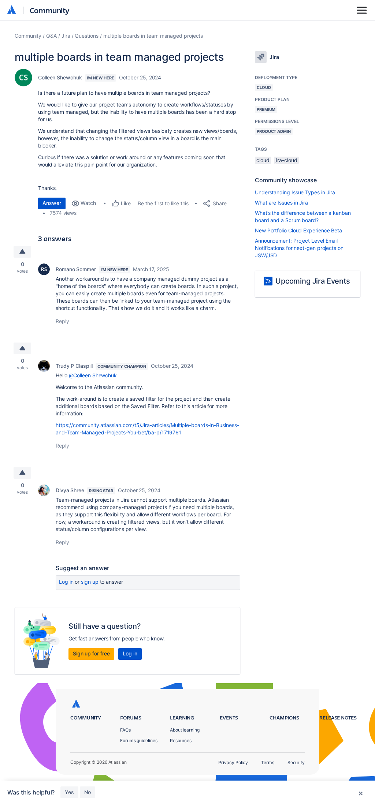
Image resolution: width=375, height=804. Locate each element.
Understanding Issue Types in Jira (295, 192)
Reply (62, 321)
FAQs (125, 730)
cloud (263, 160)
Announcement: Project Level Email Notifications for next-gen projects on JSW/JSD (299, 248)
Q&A (51, 36)
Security (296, 762)
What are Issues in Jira (281, 202)
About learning (185, 730)
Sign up (89, 582)
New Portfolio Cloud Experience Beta (298, 230)
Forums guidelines (138, 740)
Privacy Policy (233, 762)
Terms (267, 762)
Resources (181, 740)
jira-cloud (286, 160)
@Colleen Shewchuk (93, 375)
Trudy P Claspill (74, 366)
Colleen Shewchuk (60, 77)
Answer (51, 203)
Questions (86, 36)
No (87, 792)
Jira (66, 36)
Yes (69, 792)
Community (50, 10)
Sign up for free (91, 653)
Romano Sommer (76, 269)
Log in (66, 582)
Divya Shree (70, 490)
